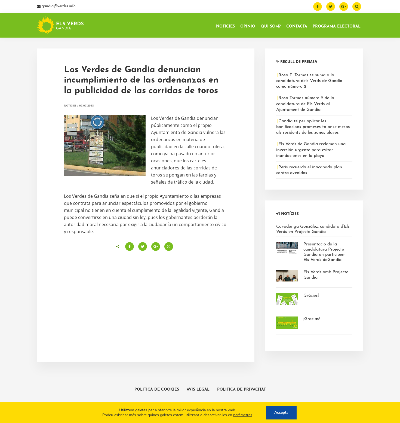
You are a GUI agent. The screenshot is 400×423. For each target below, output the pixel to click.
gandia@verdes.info (58, 6)
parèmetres (242, 415)
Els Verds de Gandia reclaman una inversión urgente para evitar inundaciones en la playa (311, 150)
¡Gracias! (311, 319)
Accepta (281, 412)
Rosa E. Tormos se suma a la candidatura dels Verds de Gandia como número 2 (309, 81)
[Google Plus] (343, 6)
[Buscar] (356, 6)
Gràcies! (311, 295)
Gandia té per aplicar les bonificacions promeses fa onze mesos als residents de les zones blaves (313, 127)
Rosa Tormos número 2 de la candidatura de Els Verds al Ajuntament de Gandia (305, 104)
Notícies (70, 105)
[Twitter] (330, 6)
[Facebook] (317, 6)
